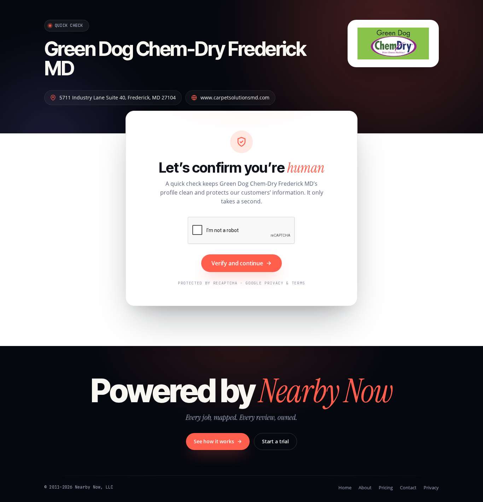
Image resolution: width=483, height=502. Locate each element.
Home (344, 487)
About (365, 487)
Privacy (431, 487)
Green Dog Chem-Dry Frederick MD (174, 58)
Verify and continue (237, 263)
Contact (408, 487)
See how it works (214, 441)
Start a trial (275, 441)
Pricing (386, 487)
